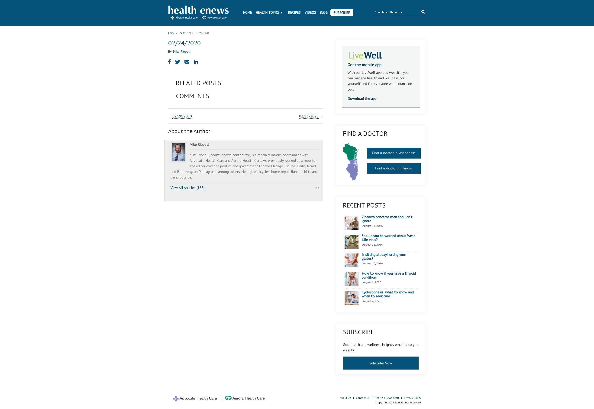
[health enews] (198, 13)
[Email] (317, 186)
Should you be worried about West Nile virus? (388, 238)
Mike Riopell (181, 51)
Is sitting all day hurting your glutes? (384, 257)
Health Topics (268, 12)
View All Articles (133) (188, 187)
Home (247, 12)
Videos (310, 12)
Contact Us (363, 397)
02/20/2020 (182, 116)
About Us (345, 397)
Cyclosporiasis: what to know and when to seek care (388, 294)
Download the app (362, 98)
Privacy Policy (412, 397)
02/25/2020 (309, 116)
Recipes (294, 12)
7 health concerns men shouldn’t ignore (387, 219)
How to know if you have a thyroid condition (389, 275)
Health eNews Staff (386, 397)
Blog (324, 12)
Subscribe (342, 12)
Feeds (181, 33)
